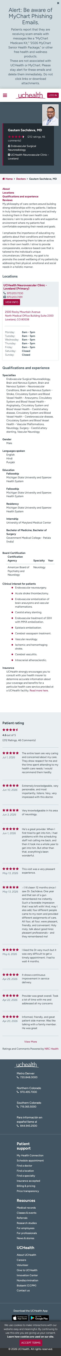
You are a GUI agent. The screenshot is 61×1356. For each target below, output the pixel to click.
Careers (21, 1260)
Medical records (26, 1207)
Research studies (27, 1223)
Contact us (23, 1290)
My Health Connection (30, 1155)
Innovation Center (27, 1275)
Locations (8, 192)
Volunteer (22, 1265)
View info (11, 302)
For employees (25, 1228)
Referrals (22, 1217)
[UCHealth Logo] (26, 1064)
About (6, 188)
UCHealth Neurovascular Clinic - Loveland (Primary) (25, 286)
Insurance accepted (28, 1180)
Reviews (7, 200)
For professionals (27, 1233)
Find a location (25, 1170)
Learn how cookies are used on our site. (30, 1336)
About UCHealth (26, 1254)
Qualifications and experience (20, 196)
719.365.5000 (28, 1106)
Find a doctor (24, 1165)
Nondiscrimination (27, 1280)
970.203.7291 (15, 297)
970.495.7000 (28, 1092)
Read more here (39, 690)
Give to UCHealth (27, 1270)
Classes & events (26, 1212)
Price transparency (28, 1191)
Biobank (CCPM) (26, 1285)
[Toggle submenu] (5, 95)
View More (30, 1041)
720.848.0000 (28, 1077)
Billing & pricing (26, 1185)
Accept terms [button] (31, 1342)
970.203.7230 (15, 293)
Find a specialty (26, 1175)
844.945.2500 (28, 1125)
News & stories (25, 1238)
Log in (53, 95)
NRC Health (52, 1048)
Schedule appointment (30, 1160)
